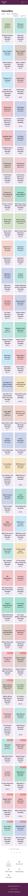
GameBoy (15, 14)
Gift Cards (9, 877)
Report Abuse (14, 889)
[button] (4, 2)
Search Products (8, 865)
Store (8, 14)
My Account (19, 864)
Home (3, 14)
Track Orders (8, 871)
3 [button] (16, 852)
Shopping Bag (19, 871)
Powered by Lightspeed (14, 891)
